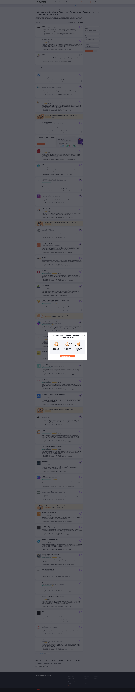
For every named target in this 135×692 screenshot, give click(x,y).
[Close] (86, 333)
